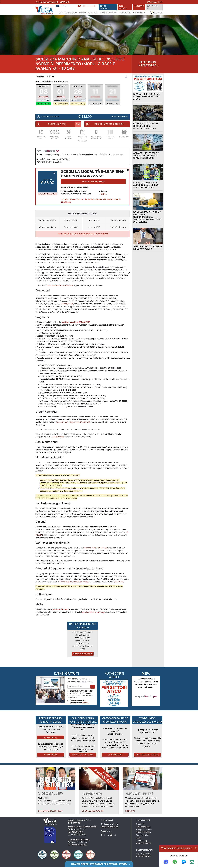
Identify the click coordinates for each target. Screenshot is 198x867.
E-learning (140, 824)
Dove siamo (125, 12)
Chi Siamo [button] (138, 12)
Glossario (139, 6)
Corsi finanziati (142, 835)
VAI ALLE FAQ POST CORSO (83, 755)
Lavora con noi (152, 7)
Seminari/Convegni (88, 12)
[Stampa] (126, 76)
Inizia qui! (130, 811)
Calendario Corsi (68, 12)
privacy (85, 702)
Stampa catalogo (143, 832)
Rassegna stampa (143, 843)
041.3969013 (77, 832)
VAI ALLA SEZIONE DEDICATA (147, 755)
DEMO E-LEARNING (104, 7)
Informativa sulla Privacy (78, 839)
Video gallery (141, 840)
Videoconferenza (143, 827)
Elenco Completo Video (50, 811)
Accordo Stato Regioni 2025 (96, 548)
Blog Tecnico (122, 7)
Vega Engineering (143, 853)
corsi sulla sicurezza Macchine (60, 285)
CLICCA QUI (64, 2)
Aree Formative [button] (108, 12)
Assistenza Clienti (155, 2)
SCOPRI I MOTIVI (50, 737)
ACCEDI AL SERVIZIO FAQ (82, 654)
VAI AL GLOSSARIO (115, 755)
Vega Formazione (143, 856)
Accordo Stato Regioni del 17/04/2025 (73, 422)
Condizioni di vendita (77, 845)
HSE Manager (58, 437)
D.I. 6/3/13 (119, 582)
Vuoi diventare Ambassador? (47, 2)
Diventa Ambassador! (92, 811)
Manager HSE (67, 304)
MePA (138, 838)
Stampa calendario (144, 829)
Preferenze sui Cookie (77, 842)
